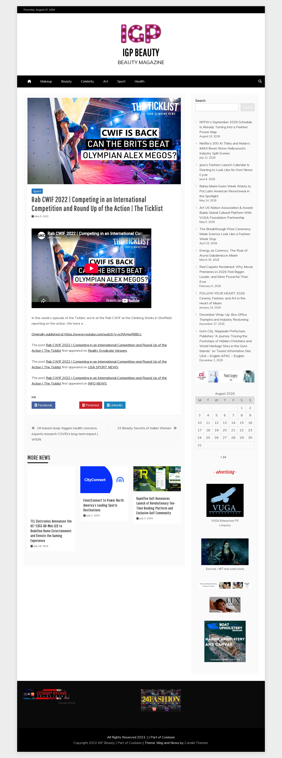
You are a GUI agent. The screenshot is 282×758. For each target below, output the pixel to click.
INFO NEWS (97, 383)
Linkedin (115, 405)
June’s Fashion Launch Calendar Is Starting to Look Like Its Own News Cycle (225, 170)
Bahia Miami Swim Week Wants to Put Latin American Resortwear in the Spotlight (225, 191)
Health (140, 81)
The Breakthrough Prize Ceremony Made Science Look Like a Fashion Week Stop (225, 234)
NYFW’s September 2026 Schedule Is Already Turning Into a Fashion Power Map (225, 127)
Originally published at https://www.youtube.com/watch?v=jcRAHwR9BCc (87, 334)
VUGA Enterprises (222, 520)
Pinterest (92, 405)
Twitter (68, 405)
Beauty (66, 81)
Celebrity (87, 81)
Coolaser (135, 743)
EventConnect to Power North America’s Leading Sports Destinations (103, 505)
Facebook (44, 405)
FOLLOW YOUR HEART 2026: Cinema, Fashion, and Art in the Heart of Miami (222, 298)
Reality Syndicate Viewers (107, 350)
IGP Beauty (141, 52)
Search (200, 100)
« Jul (223, 457)
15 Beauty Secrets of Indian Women (144, 428)
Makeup (46, 81)
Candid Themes (196, 743)
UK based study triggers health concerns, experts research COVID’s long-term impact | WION (65, 433)
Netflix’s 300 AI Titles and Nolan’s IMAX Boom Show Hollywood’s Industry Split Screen (224, 148)
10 (200, 423)
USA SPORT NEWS (103, 367)
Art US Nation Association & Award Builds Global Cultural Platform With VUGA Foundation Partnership (226, 213)
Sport (121, 81)
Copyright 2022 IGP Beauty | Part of (101, 743)
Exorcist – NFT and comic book (225, 568)
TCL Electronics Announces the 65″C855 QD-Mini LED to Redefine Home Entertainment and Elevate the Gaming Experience (51, 531)
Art (105, 81)
